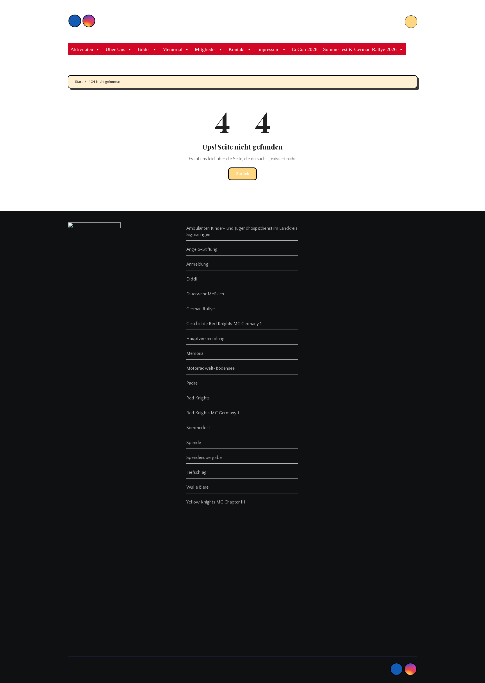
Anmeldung (197, 264)
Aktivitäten (81, 49)
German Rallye (200, 308)
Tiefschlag (196, 472)
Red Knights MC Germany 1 (212, 412)
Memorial (172, 49)
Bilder (144, 49)
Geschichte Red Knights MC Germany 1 (224, 323)
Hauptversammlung (205, 338)
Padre (192, 383)
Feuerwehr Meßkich (205, 293)
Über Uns (115, 49)
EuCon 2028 (304, 49)
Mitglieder (205, 49)
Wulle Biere (197, 487)
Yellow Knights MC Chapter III (215, 502)
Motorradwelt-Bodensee (210, 368)
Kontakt (236, 49)
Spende (193, 442)
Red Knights (198, 398)
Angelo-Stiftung (202, 249)
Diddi (191, 279)
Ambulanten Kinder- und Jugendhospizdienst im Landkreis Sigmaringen (242, 231)
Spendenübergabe (204, 457)
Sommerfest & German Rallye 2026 (360, 49)
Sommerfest (198, 427)
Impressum (268, 49)
